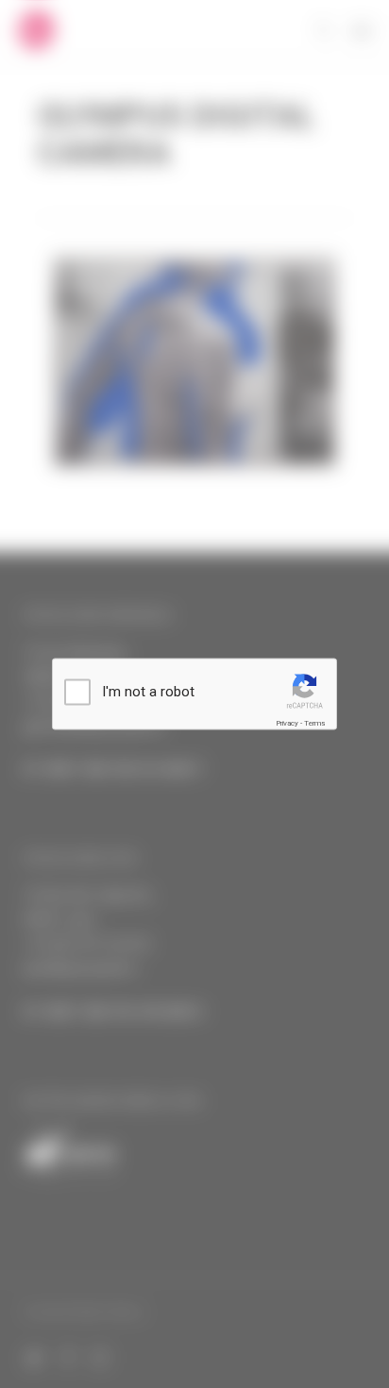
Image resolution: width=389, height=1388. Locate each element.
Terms (314, 723)
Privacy (287, 723)
